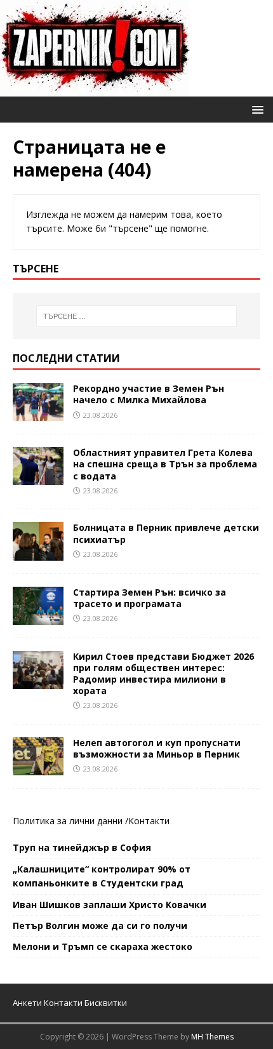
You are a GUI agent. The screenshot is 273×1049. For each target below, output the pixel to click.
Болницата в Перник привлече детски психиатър (166, 533)
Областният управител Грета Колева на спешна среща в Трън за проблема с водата (165, 463)
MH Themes (212, 1036)
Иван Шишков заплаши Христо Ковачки (109, 905)
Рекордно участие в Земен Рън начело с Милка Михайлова (148, 394)
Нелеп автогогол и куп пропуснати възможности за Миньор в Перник (157, 748)
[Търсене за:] (136, 316)
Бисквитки (105, 1002)
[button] (255, 109)
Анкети (27, 1002)
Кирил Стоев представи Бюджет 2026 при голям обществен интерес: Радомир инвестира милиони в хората (163, 673)
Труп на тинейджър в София (82, 847)
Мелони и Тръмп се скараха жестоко (102, 946)
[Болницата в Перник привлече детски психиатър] (38, 553)
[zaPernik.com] (95, 89)
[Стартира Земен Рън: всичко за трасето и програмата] (38, 617)
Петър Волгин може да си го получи (100, 925)
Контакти (149, 821)
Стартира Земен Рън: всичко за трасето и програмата (149, 598)
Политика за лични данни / (70, 821)
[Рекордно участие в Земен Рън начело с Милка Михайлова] (38, 414)
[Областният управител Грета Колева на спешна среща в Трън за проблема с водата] (38, 478)
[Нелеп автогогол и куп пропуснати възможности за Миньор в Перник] (38, 768)
